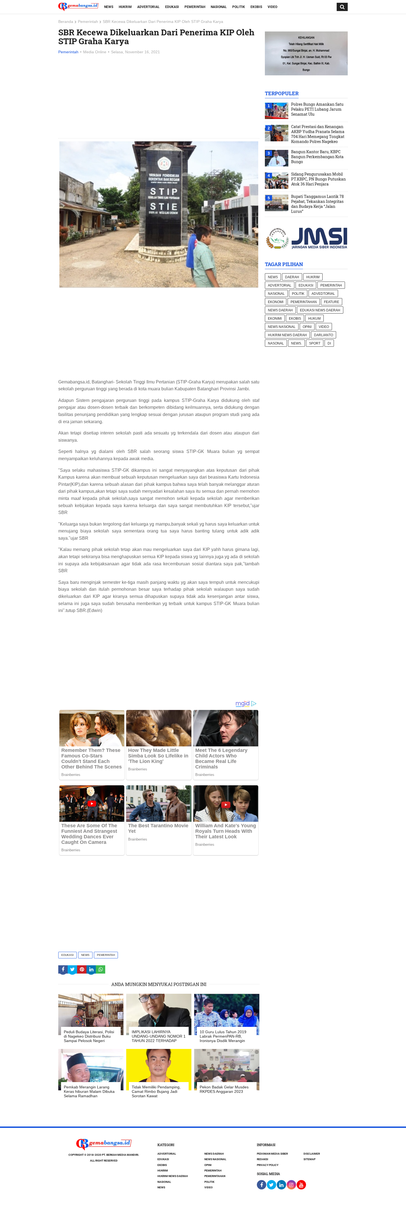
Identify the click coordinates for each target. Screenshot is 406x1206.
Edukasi (172, 7)
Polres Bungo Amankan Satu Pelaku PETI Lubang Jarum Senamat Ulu (317, 109)
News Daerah (280, 310)
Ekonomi (275, 302)
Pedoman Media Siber (272, 1153)
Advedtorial (323, 294)
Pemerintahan (304, 302)
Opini (307, 327)
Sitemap (309, 1159)
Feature (331, 302)
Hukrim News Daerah (287, 335)
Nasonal (276, 343)
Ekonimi (275, 318)
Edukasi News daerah (320, 310)
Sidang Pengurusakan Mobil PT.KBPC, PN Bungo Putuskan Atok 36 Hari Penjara (318, 179)
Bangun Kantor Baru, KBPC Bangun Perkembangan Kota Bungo (317, 156)
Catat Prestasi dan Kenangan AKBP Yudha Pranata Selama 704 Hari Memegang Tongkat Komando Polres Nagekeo (317, 134)
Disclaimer (312, 1153)
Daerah (292, 277)
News (108, 7)
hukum (314, 318)
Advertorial (148, 7)
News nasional (282, 327)
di (329, 343)
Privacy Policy (267, 1165)
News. (296, 343)
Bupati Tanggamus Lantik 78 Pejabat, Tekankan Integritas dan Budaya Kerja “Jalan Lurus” (317, 204)
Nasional (219, 7)
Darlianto (323, 335)
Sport (314, 343)
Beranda (65, 21)
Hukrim (125, 7)
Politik (238, 7)
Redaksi (262, 1159)
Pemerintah (194, 7)
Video (272, 7)
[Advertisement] (158, 97)
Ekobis (256, 7)
